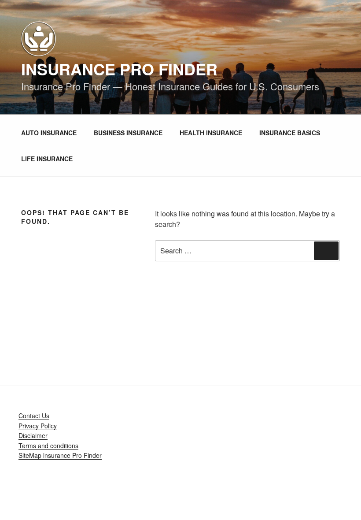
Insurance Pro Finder (119, 68)
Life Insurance (47, 158)
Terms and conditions (48, 445)
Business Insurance (128, 132)
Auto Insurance (49, 132)
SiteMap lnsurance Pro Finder (60, 455)
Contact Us (33, 415)
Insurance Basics (289, 132)
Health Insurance (211, 132)
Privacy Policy (37, 425)
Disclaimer (33, 435)
